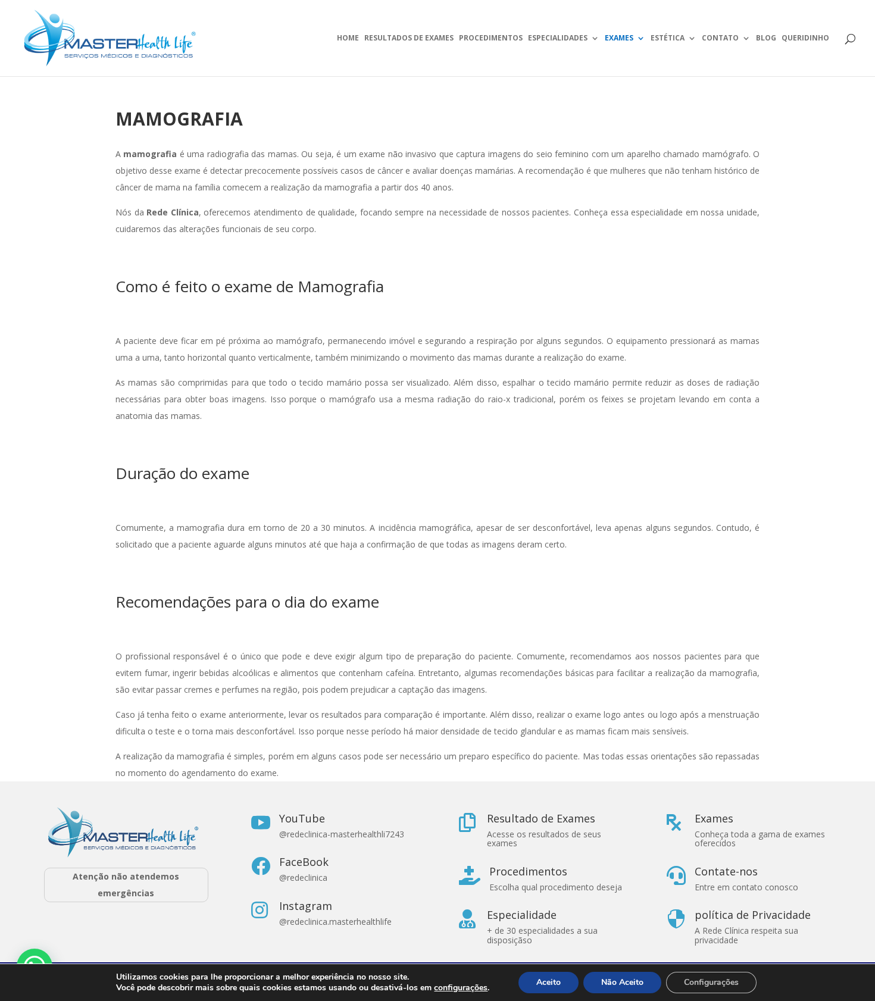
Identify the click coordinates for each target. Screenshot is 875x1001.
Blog (766, 38)
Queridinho (805, 38)
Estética (668, 38)
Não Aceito (622, 982)
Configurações (711, 982)
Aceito (548, 982)
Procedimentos (491, 38)
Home (348, 38)
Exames (619, 38)
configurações (461, 988)
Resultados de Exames (409, 38)
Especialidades (558, 38)
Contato (720, 38)
